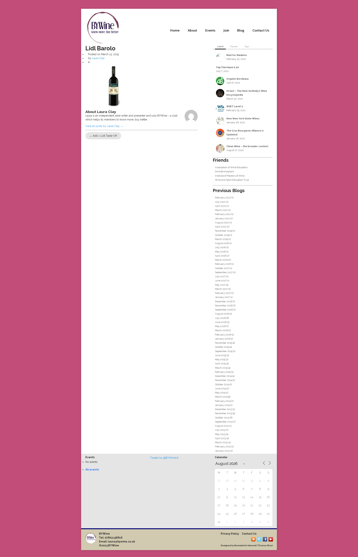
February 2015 (222, 372)
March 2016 (221, 330)
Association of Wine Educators (231, 167)
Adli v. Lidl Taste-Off (103, 135)
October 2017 (222, 268)
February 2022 (223, 197)
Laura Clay (98, 58)
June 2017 (220, 280)
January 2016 (222, 338)
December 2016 (223, 301)
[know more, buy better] (102, 26)
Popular (234, 46)
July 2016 (220, 318)
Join (226, 30)
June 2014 (220, 388)
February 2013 (223, 446)
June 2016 (220, 322)
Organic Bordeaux (237, 78)
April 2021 (220, 206)
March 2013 (221, 442)
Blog (240, 30)
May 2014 (220, 392)
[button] (113, 86)
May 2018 (220, 251)
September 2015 (223, 351)
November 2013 (223, 413)
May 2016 (220, 326)
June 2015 (220, 355)
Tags (246, 46)
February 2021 (223, 214)
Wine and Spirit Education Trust (232, 179)
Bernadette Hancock (245, 545)
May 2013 (220, 434)
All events (92, 469)
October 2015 (222, 347)
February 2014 (222, 401)
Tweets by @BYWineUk (164, 457)
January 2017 (222, 297)
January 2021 (222, 218)
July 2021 (220, 201)
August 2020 (222, 222)
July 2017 (220, 276)
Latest (220, 46)
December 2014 (223, 376)
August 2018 (222, 243)
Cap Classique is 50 (227, 67)
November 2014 (223, 380)
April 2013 (220, 438)
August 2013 (222, 425)
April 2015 (220, 363)
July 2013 (220, 430)
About (192, 30)
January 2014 (222, 405)
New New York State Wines (243, 118)
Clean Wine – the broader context (247, 146)
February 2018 (223, 264)
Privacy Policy (230, 533)
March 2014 (221, 396)
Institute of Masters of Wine (229, 175)
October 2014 (222, 384)
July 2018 (220, 247)
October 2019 (222, 235)
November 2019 (223, 230)
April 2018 (220, 255)
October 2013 (222, 417)
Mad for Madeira (236, 55)
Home (175, 30)
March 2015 (221, 367)
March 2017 (221, 289)
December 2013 (223, 409)
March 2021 (221, 210)
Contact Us (260, 30)
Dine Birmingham (224, 171)
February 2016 (223, 334)
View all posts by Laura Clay (104, 126)
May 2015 (220, 359)
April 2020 (220, 226)
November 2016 (223, 305)
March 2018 (221, 259)
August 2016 (222, 313)
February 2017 (223, 293)
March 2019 (221, 239)
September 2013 (224, 421)
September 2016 (224, 309)
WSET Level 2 (234, 106)
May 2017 (220, 284)
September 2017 (224, 272)
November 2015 (223, 342)
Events (210, 30)
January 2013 (222, 450)
